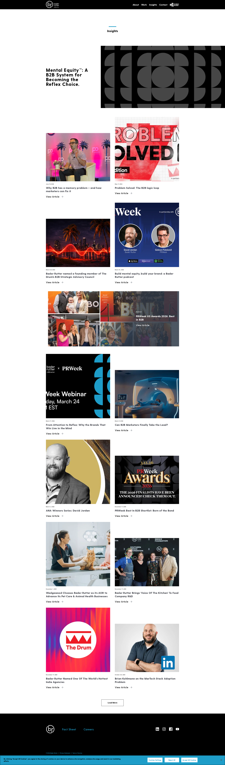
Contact (163, 4)
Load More (112, 702)
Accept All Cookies (189, 760)
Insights (153, 4)
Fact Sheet (69, 729)
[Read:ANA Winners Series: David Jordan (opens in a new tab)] (78, 472)
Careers (89, 729)
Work (144, 4)
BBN (174, 5)
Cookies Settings (155, 760)
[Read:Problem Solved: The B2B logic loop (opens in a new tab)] (147, 149)
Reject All (172, 760)
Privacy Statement (65, 753)
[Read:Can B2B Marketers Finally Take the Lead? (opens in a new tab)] (147, 386)
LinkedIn (157, 729)
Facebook (170, 729)
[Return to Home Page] (52, 4)
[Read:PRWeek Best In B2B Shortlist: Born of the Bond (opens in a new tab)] (147, 472)
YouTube (177, 729)
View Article (53, 196)
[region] (112, 760)
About (136, 4)
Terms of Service (77, 753)
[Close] (221, 760)
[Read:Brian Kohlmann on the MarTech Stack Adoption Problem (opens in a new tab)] (147, 640)
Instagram (164, 729)
